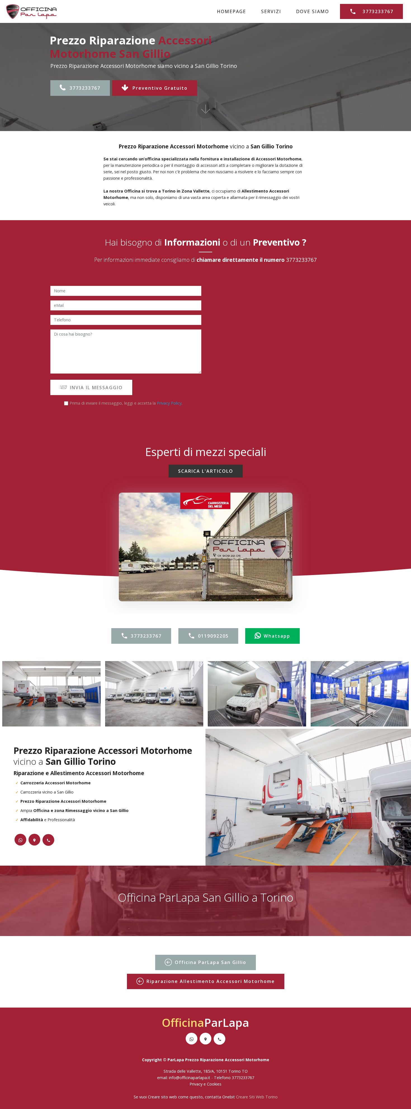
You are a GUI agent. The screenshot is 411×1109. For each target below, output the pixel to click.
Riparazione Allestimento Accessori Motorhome (211, 981)
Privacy (197, 1084)
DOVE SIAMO (312, 11)
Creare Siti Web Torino (257, 1096)
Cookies (214, 1084)
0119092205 (213, 636)
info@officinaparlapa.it (189, 1077)
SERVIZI (271, 11)
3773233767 (378, 11)
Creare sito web (162, 1096)
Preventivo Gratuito (160, 88)
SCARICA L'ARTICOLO (205, 471)
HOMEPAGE (231, 11)
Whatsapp (277, 636)
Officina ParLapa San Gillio (210, 962)
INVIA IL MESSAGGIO (96, 387)
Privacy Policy (169, 403)
